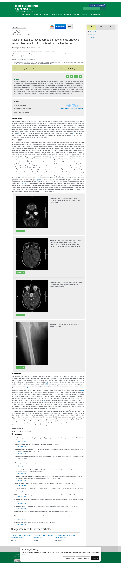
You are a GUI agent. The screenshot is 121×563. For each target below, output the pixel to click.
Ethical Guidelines (56, 14)
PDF (70, 26)
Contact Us (96, 14)
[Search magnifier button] (104, 8)
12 (41, 396)
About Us (29, 14)
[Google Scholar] (22, 441)
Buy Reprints (61, 26)
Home (23, 14)
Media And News (87, 14)
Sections (92, 28)
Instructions (67, 14)
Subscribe (77, 14)
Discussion (92, 37)
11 (52, 394)
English (16, 27)
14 (55, 408)
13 (44, 400)
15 (68, 411)
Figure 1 (38, 180)
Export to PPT (20, 231)
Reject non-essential (83, 558)
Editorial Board (37, 14)
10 (83, 390)
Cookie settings (69, 558)
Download (110, 28)
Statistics (101, 28)
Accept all (95, 558)
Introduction (93, 31)
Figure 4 (23, 184)
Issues (46, 14)
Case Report (93, 34)
